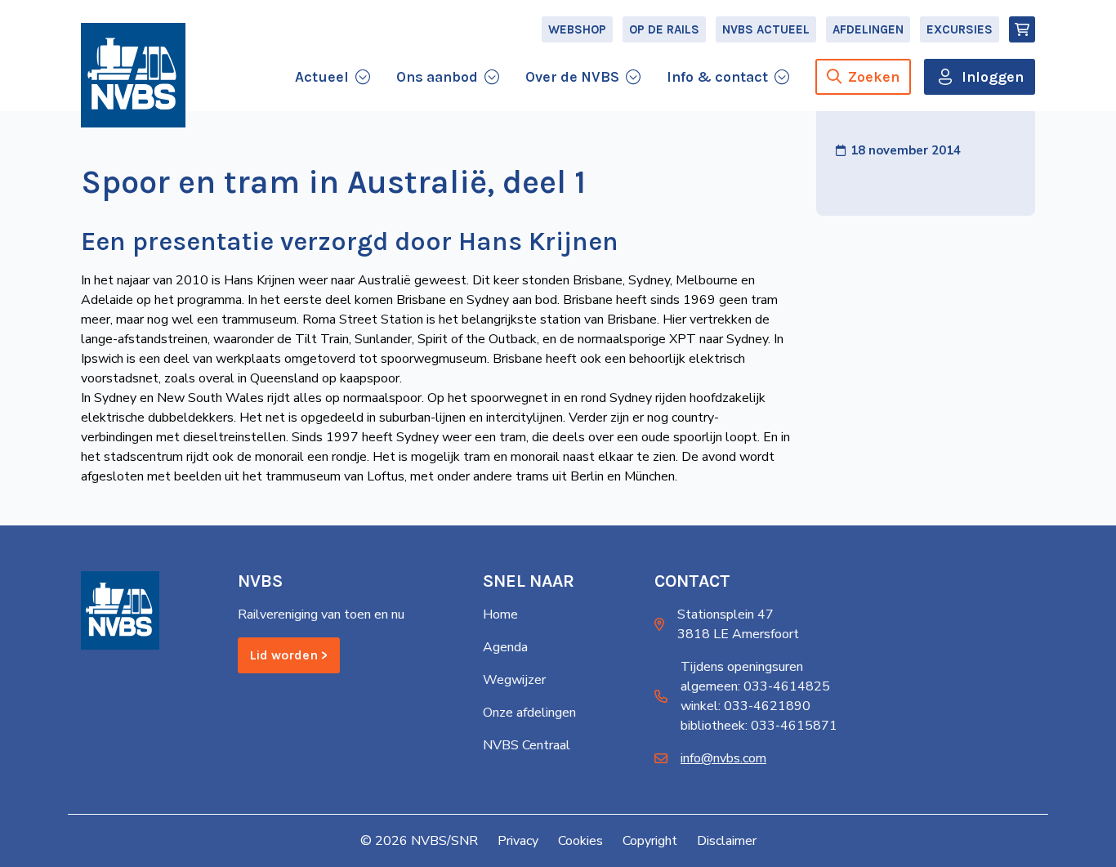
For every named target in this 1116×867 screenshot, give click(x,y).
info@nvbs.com (723, 758)
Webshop (577, 29)
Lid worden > (288, 655)
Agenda (505, 647)
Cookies (580, 841)
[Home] (133, 75)
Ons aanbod (437, 77)
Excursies (959, 29)
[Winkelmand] (1022, 29)
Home (500, 614)
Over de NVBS (572, 77)
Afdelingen (868, 29)
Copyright (650, 841)
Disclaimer (727, 841)
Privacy (518, 841)
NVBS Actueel (766, 29)
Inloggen (993, 77)
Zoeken (873, 77)
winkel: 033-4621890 (745, 706)
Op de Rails (664, 29)
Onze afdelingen (529, 713)
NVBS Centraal (526, 745)
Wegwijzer (514, 680)
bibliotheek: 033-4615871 (759, 726)
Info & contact (717, 77)
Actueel (322, 77)
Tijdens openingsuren (742, 667)
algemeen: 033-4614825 (755, 686)
